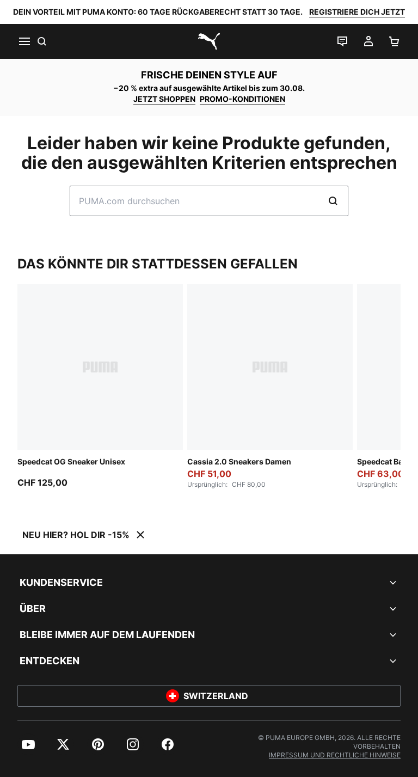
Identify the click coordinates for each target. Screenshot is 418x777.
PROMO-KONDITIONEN (242, 98)
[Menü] (24, 41)
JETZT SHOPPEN (164, 98)
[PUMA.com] (209, 41)
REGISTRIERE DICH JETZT (357, 11)
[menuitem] (28, 744)
